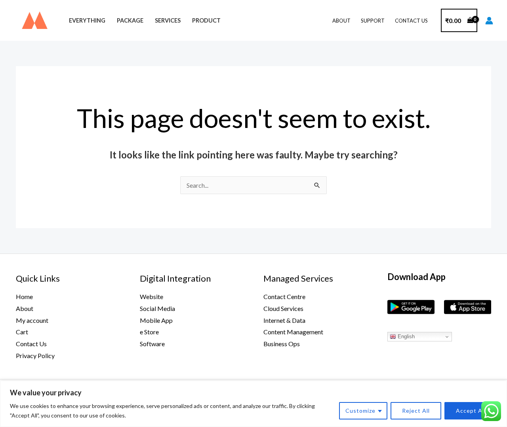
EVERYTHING (87, 20)
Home (24, 296)
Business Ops (281, 343)
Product (206, 20)
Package (130, 20)
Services (168, 20)
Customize (360, 410)
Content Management (293, 332)
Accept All (471, 410)
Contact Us (411, 20)
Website (151, 296)
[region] (253, 404)
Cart (22, 332)
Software (152, 343)
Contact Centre (284, 296)
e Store (149, 332)
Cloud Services (283, 308)
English (405, 336)
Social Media (157, 308)
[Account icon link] (489, 21)
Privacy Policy (35, 355)
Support (373, 20)
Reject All (416, 410)
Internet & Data (284, 320)
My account (32, 320)
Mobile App (156, 320)
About (341, 20)
